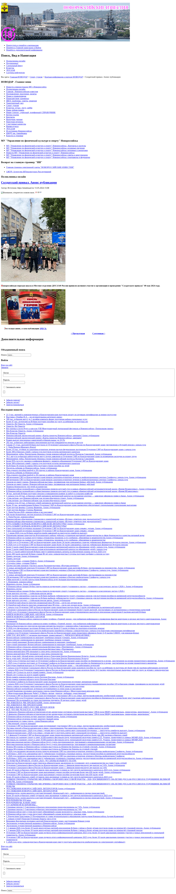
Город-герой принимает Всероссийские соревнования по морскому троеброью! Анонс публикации (50, 644)
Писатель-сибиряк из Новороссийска (22, 473)
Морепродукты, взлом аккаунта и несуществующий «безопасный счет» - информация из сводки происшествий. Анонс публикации (64, 798)
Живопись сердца (14, 589)
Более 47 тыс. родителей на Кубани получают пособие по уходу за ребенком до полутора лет (47, 421)
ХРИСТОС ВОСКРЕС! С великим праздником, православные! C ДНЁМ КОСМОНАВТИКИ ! (48, 635)
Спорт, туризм (36, 77)
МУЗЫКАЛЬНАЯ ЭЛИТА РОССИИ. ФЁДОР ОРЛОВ (30, 707)
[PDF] (36, 192)
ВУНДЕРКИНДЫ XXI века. (18, 800)
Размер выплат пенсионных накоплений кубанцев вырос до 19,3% (35, 440)
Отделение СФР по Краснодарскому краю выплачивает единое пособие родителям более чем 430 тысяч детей (54, 774)
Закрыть (4, 367)
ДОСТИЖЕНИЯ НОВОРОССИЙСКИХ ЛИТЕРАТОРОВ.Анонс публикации (40, 788)
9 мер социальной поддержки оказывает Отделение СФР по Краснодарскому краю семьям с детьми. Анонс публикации (59, 528)
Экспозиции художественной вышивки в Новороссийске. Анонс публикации (40, 823)
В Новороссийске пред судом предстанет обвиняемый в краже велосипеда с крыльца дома (46, 814)
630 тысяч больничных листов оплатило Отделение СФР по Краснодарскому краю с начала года (48, 514)
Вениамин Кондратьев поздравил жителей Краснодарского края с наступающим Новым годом (48, 821)
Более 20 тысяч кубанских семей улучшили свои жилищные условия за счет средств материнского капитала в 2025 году (59, 777)
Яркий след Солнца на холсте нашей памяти (25, 675)
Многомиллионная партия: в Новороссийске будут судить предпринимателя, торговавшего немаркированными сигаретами (61, 744)
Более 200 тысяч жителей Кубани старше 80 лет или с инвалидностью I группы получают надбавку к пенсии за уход (57, 554)
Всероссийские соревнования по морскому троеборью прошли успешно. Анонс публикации (47, 637)
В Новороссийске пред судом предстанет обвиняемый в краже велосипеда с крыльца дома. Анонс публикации (55, 812)
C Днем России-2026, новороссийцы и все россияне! (29, 512)
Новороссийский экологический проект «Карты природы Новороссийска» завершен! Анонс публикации (52, 435)
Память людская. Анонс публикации (22, 556)
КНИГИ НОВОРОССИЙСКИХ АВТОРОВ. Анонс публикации (34, 614)
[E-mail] (40, 192)
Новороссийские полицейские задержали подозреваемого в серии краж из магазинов (44, 689)
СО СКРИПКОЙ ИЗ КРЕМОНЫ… (21, 805)
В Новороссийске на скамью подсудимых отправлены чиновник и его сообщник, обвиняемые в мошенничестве (56, 540)
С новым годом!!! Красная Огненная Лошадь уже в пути (31, 819)
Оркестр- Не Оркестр (15, 426)
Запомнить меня (13, 387)
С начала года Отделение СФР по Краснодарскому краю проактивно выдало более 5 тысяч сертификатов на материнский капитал (63, 607)
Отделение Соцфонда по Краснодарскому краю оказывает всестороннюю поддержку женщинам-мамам (52, 682)
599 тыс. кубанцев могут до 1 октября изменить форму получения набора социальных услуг (46, 419)
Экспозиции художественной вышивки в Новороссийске (31, 826)
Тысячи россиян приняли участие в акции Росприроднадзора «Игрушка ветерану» (42, 565)
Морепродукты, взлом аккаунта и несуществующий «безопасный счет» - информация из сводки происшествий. (55, 793)
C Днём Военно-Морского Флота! (21, 447)
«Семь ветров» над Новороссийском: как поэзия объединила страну (36, 500)
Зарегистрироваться (15, 405)
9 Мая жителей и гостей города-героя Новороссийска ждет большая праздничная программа (47, 579)
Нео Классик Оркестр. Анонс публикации (25, 431)
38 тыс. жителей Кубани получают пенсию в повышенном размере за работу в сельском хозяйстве (49, 493)
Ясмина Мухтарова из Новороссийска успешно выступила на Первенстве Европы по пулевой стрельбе (52, 749)
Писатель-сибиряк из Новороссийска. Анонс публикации (31, 468)
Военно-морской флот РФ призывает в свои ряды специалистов (34, 654)
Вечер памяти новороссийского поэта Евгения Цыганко (31, 679)
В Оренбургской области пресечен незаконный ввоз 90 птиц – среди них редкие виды (44, 603)
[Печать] (38, 192)
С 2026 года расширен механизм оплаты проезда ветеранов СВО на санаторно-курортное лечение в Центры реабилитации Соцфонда (65, 756)
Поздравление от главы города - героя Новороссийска (30, 721)
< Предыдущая (78, 333)
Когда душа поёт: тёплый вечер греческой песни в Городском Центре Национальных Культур (47, 658)
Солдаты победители (15, 72)
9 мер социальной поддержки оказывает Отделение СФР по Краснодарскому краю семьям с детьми (50, 531)
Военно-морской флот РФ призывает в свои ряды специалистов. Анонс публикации (43, 651)
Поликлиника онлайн (15, 61)
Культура (10, 68)
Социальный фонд (14, 66)
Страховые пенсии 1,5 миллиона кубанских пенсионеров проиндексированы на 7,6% (44, 809)
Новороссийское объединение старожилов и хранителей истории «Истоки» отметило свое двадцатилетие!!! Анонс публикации (62, 519)
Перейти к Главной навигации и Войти (23, 48)
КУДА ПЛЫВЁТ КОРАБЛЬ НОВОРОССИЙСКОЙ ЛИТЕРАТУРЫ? (36, 526)
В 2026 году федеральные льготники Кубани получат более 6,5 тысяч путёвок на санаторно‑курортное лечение (55, 628)
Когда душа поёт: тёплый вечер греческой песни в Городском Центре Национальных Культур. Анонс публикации (56, 656)
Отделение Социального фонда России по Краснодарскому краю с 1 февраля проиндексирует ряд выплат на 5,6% (56, 768)
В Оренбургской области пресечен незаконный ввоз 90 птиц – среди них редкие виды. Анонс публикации (53, 605)
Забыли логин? (12, 402)
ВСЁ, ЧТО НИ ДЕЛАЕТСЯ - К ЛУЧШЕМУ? (26, 709)
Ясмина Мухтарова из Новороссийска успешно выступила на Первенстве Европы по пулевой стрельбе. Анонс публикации (61, 747)
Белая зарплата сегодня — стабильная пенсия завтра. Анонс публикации (38, 600)
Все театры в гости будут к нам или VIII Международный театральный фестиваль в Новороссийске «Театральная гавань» (60, 428)
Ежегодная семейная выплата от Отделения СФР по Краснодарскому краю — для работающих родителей (53, 665)
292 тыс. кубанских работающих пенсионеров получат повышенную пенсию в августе (44, 442)
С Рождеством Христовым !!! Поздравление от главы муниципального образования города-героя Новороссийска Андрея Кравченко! (65, 816)
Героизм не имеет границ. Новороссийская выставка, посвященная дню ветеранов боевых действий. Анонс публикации (59, 482)
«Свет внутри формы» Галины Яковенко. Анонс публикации (33, 507)
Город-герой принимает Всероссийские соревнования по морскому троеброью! (41, 642)
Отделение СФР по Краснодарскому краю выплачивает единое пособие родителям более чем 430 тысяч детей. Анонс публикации (63, 772)
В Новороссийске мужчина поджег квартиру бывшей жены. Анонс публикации (41, 716)
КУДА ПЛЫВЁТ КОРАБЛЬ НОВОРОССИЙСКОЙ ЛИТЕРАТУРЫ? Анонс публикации (45, 524)
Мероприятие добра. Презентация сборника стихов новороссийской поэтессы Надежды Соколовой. (50, 459)
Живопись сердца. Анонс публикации (23, 584)
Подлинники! (12, 63)
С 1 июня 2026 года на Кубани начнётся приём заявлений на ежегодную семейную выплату (46, 533)
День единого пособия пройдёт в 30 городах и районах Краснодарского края (40, 475)
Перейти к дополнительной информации (24, 50)
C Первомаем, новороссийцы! (19, 582)
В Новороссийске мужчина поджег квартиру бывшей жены (32, 719)
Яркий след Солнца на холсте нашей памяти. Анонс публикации (35, 672)
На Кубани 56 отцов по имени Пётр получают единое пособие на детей (37, 466)
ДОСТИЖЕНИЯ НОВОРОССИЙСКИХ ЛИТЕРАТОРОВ (31, 791)
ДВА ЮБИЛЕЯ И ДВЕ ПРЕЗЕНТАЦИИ (24, 705)
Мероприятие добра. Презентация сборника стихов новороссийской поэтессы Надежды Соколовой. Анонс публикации (59, 454)
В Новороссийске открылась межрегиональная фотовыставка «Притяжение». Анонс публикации (49, 647)
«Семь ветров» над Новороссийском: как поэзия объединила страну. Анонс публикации (45, 498)
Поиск (4, 355)
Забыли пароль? (13, 400)
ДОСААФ (10, 70)
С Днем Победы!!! (14, 572)
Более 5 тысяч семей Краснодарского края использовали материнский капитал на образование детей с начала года (56, 549)
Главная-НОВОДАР (19, 77)
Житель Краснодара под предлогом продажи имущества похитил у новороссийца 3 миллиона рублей (51, 626)
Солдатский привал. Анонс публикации (29, 182)
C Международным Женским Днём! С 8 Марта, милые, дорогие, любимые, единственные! (46, 693)
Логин (6, 373)
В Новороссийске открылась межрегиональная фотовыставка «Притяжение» (40, 649)
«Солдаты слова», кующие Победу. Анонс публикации (30, 561)
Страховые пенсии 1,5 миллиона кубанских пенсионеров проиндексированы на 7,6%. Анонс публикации (53, 807)
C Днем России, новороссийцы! (20, 517)
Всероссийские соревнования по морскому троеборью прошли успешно (38, 640)
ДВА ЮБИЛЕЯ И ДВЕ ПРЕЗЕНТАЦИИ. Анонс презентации (33, 702)
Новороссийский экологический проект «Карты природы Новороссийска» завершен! (44, 438)
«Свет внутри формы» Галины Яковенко (24, 510)
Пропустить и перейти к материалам (22, 45)
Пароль (6, 380)
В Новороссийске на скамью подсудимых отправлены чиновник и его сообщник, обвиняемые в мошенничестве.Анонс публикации (64, 538)
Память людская (13, 559)
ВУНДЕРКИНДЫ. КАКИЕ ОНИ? (21, 802)
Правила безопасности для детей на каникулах (26, 487)
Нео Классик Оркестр (15, 433)
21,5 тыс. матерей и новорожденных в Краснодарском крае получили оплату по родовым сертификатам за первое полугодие (61, 415)
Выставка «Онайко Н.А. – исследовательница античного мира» (34, 417)
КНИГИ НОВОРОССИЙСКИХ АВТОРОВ (25, 617)
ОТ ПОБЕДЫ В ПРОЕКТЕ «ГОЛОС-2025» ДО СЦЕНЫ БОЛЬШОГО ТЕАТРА (41, 761)
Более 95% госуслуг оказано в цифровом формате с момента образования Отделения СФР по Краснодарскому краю (57, 461)
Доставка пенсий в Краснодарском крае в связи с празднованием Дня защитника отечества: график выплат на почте (57, 728)
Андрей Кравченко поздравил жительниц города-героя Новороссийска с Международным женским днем (52, 691)
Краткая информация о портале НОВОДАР (64, 77)
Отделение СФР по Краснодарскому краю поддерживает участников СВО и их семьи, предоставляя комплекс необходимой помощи (64, 696)
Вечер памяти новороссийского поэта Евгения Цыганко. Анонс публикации (40, 677)
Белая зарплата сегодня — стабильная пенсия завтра (29, 593)
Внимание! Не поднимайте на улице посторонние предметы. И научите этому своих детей (46, 700)
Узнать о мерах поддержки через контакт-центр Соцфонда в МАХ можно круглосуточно (45, 686)
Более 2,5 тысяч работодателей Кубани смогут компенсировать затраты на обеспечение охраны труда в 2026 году (56, 552)
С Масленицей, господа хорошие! (21, 723)
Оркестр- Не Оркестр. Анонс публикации (24, 424)
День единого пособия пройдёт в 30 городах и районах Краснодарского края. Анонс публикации (49, 470)
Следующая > (98, 333)
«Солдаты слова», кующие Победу (21, 563)
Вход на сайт (6, 365)
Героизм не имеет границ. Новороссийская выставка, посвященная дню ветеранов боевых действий (50, 484)
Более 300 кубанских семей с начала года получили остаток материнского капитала (43, 452)
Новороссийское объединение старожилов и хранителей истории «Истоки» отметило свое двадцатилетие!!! (54, 521)
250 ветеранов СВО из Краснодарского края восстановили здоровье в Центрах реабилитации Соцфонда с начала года (58, 577)
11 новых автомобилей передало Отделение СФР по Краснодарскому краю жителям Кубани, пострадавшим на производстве (61, 575)
